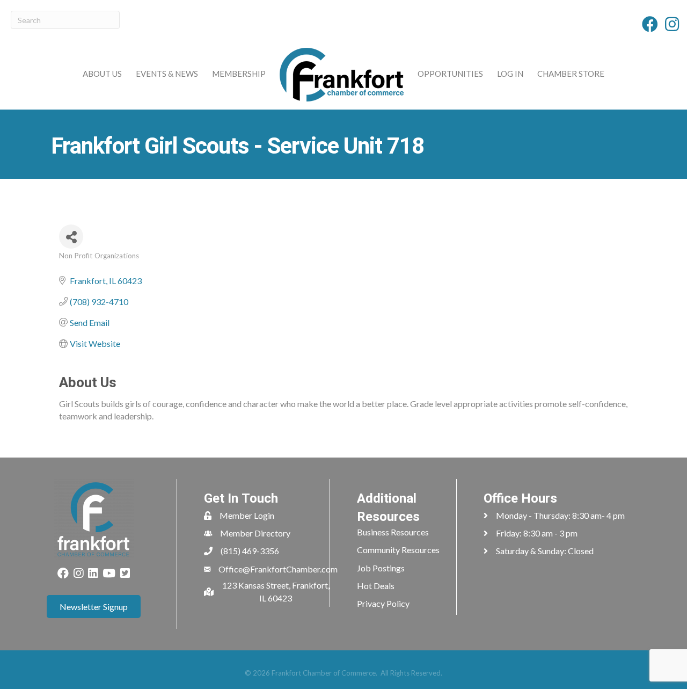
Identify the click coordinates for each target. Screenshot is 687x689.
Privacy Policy (383, 603)
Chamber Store (570, 73)
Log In (510, 73)
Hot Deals (375, 586)
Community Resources (398, 550)
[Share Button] (71, 236)
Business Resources (393, 532)
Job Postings (381, 568)
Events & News (167, 73)
